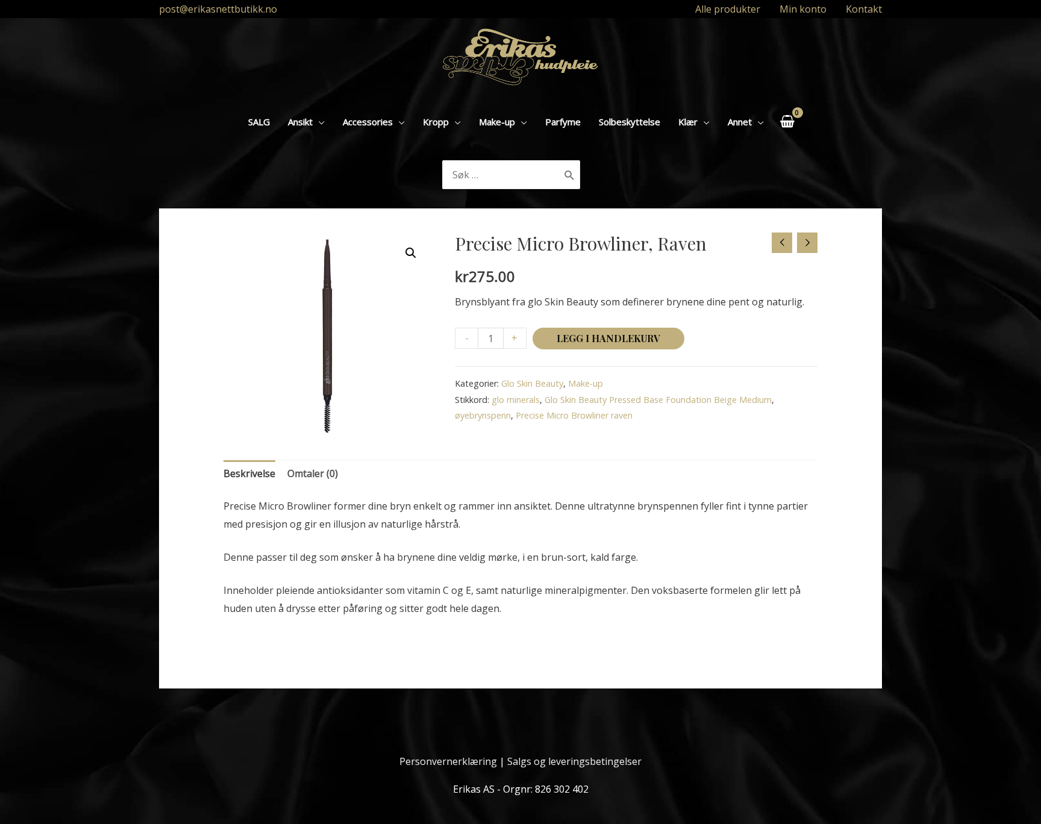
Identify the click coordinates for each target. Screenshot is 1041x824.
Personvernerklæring (448, 761)
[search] (501, 175)
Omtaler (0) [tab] (312, 473)
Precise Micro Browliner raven (574, 415)
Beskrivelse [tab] (249, 473)
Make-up (585, 383)
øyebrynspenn (483, 415)
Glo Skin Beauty (532, 383)
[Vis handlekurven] (787, 121)
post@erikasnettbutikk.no (218, 9)
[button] (411, 253)
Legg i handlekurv (608, 338)
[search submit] (569, 175)
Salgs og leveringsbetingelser (574, 761)
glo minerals (516, 399)
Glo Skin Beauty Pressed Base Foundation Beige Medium (658, 399)
